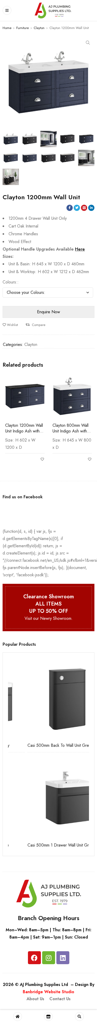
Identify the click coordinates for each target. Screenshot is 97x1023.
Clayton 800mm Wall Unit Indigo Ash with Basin (70, 431)
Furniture (22, 27)
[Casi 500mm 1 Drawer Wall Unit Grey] (49, 798)
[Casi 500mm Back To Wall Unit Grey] (49, 698)
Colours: (10, 282)
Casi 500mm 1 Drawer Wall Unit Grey (41, 845)
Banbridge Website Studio (48, 992)
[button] (88, 43)
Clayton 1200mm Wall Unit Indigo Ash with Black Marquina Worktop (24, 433)
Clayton (39, 27)
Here (80, 249)
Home (7, 27)
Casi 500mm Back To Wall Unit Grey (40, 745)
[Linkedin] (62, 957)
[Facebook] (34, 957)
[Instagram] (48, 957)
